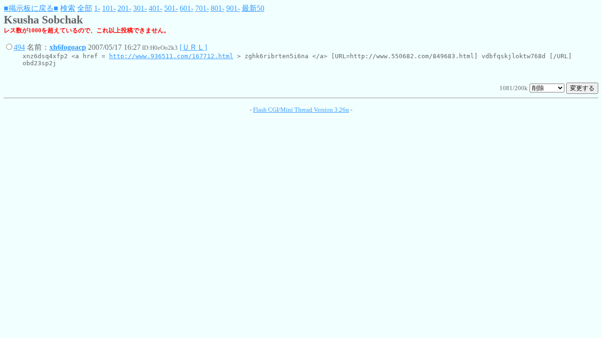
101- (109, 8)
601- (186, 8)
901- (233, 8)
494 (19, 47)
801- (217, 8)
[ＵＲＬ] (193, 47)
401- (155, 8)
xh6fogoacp (67, 47)
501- (171, 8)
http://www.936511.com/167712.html (171, 56)
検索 (67, 8)
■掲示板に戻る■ (31, 8)
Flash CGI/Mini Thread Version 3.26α (301, 109)
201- (124, 8)
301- (140, 8)
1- (97, 8)
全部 (84, 8)
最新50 (253, 8)
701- (202, 8)
